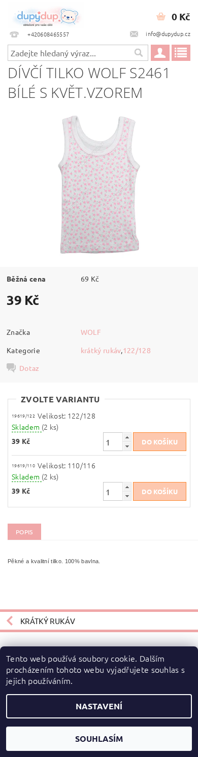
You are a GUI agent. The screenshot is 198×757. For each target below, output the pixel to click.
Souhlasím (99, 738)
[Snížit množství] (126, 446)
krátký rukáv (101, 350)
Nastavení (99, 706)
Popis (24, 532)
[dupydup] (46, 13)
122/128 (137, 350)
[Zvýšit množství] (126, 437)
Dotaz (29, 367)
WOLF (91, 331)
